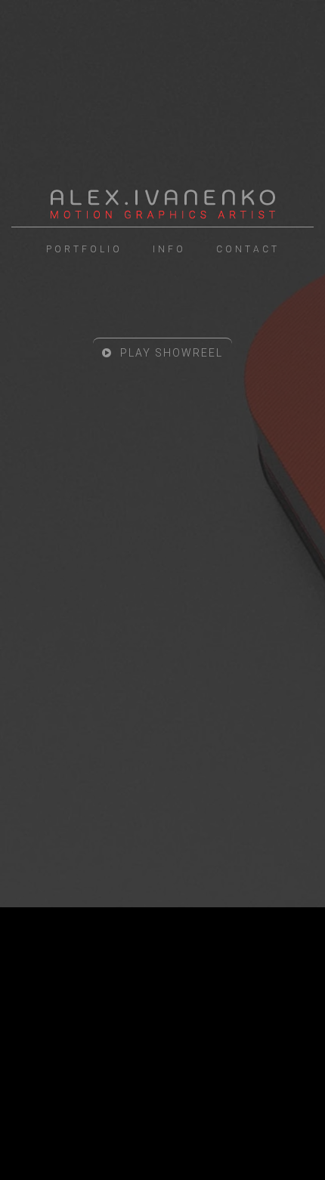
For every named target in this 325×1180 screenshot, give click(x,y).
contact (248, 249)
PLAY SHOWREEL (169, 353)
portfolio (84, 249)
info (169, 249)
